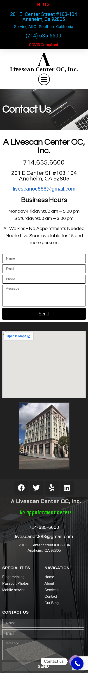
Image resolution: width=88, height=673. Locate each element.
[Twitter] (37, 488)
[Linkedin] (67, 488)
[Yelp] (52, 488)
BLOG (43, 4)
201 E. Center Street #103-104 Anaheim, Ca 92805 (43, 16)
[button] (44, 79)
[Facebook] (21, 488)
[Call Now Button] (77, 663)
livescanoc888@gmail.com (44, 189)
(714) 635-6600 (43, 36)
